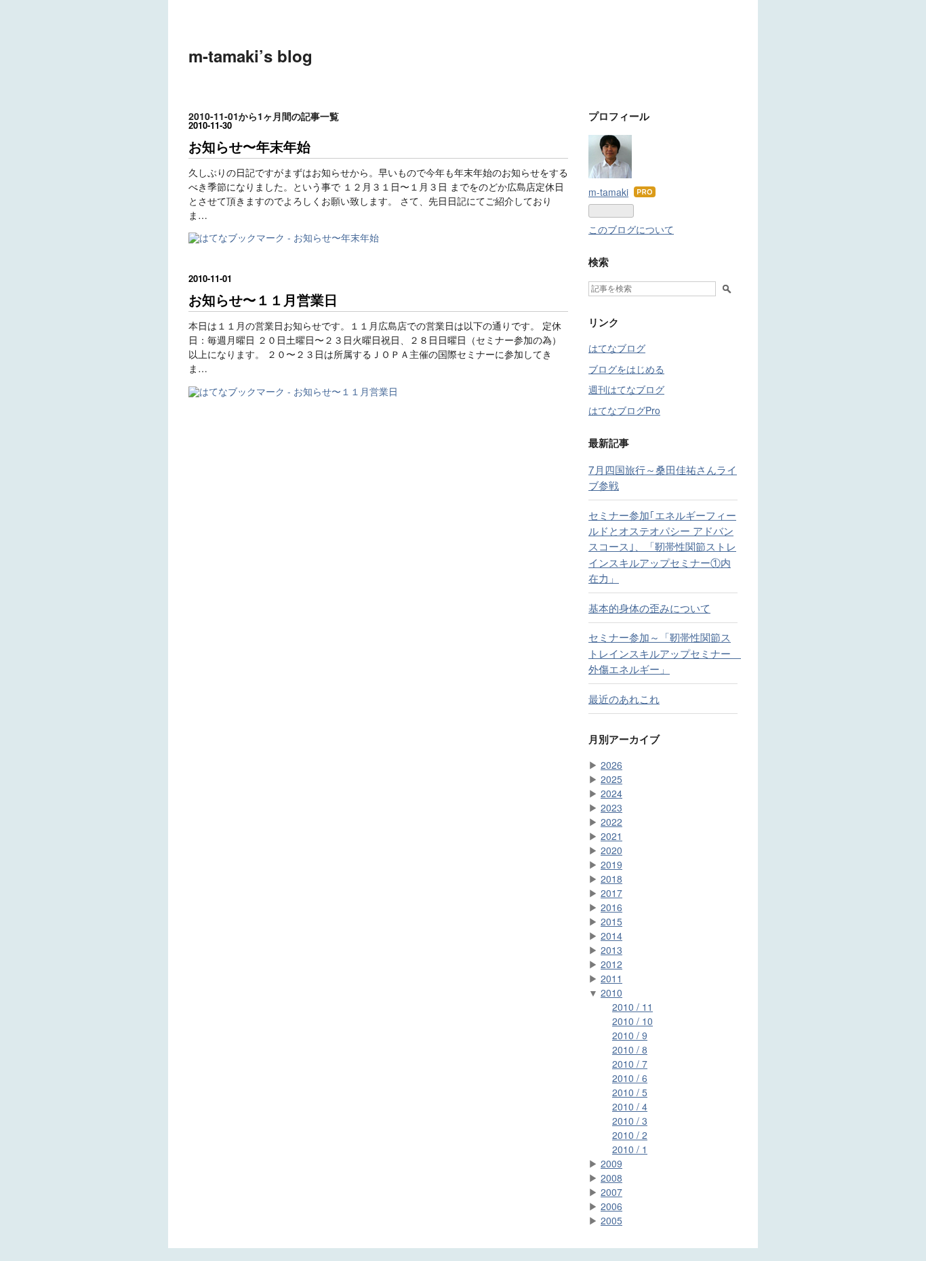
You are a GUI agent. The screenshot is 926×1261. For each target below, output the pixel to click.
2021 (611, 836)
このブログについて (631, 229)
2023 (611, 807)
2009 (611, 1163)
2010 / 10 (632, 1021)
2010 (611, 992)
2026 (611, 765)
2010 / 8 (629, 1049)
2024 (611, 793)
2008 (611, 1177)
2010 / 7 (629, 1063)
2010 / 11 (632, 1007)
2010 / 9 (629, 1035)
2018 (611, 878)
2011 (611, 978)
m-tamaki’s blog (250, 55)
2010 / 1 (629, 1149)
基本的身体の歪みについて (649, 607)
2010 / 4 (629, 1106)
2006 (611, 1206)
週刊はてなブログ (626, 389)
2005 (611, 1220)
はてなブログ (616, 348)
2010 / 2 (629, 1135)
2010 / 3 (629, 1120)
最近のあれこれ (624, 698)
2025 (611, 779)
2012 (611, 964)
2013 (611, 950)
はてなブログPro (624, 410)
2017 (611, 893)
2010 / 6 (629, 1078)
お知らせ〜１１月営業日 (263, 299)
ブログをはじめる (626, 369)
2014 (611, 935)
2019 (611, 864)
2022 (611, 821)
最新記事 (608, 442)
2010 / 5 (629, 1092)
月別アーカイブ (624, 739)
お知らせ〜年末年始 (249, 146)
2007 (611, 1192)
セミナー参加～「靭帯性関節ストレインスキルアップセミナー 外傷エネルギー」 (664, 652)
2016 (611, 907)
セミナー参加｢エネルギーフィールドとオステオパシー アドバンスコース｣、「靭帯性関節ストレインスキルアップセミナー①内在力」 (662, 545)
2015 (611, 921)
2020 (611, 850)
